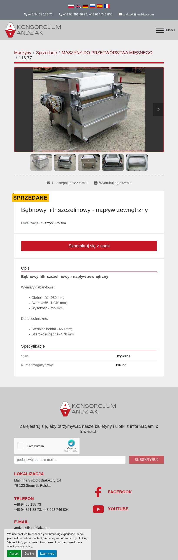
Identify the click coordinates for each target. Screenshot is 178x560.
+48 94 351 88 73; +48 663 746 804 (87, 14)
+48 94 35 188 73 (40, 14)
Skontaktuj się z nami (89, 245)
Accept (14, 553)
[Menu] (160, 30)
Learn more (47, 553)
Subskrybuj (146, 460)
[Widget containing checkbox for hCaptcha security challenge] (47, 446)
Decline (29, 553)
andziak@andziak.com (138, 14)
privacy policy (23, 546)
